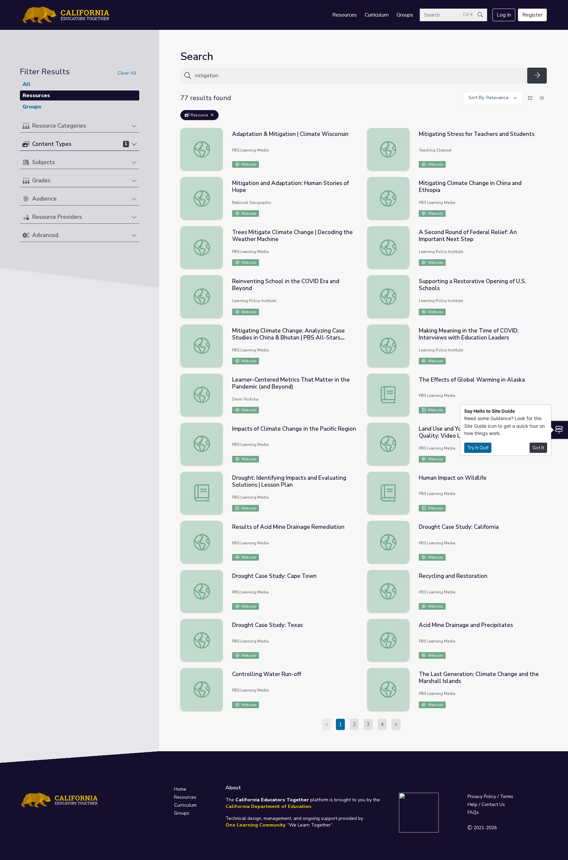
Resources (344, 15)
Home (180, 789)
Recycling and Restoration (453, 576)
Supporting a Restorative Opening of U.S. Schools (472, 284)
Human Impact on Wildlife (452, 478)
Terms (506, 796)
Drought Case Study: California (459, 527)
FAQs (473, 812)
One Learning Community (255, 825)
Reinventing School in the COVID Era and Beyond (285, 284)
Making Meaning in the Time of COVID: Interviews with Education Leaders (469, 334)
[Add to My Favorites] (355, 132)
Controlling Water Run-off (266, 674)
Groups (405, 15)
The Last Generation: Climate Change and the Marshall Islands (479, 677)
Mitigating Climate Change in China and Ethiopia (470, 186)
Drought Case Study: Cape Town (274, 576)
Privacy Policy (482, 796)
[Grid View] (542, 98)
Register (532, 15)
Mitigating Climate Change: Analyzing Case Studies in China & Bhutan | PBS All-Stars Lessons (288, 337)
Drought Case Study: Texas (267, 625)
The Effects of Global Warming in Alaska (472, 380)
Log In (504, 15)
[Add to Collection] (355, 142)
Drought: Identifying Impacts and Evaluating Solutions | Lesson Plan (289, 481)
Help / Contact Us (486, 804)
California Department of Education (268, 806)
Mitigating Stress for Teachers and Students (477, 134)
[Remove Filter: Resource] (212, 115)
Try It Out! (477, 448)
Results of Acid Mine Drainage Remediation (288, 527)
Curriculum (377, 15)
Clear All (127, 73)
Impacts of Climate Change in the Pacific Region (294, 429)
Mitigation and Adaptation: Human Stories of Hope (290, 186)
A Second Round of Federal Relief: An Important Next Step (468, 235)
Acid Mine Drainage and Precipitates (466, 625)
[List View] (530, 98)
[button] (79, 126)
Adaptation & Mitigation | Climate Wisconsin (290, 134)
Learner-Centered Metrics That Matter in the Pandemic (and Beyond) (291, 383)
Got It (538, 448)
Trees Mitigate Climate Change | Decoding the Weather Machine (292, 235)
